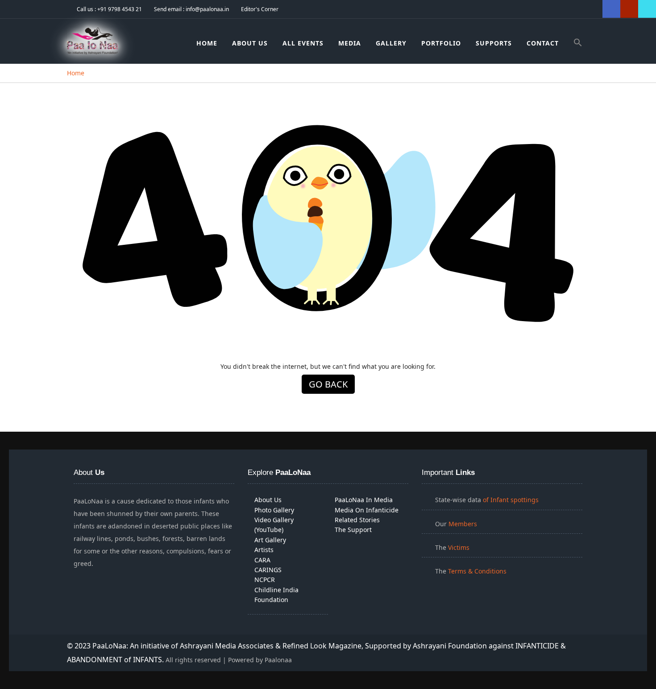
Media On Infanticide (367, 510)
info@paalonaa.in (207, 9)
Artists (264, 549)
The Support (353, 529)
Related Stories (357, 520)
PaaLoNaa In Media (364, 499)
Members (462, 524)
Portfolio (441, 43)
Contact (543, 43)
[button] (577, 44)
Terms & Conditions (477, 571)
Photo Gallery (274, 510)
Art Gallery (270, 540)
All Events (303, 43)
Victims (458, 547)
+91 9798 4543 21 (119, 9)
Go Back (328, 384)
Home (206, 43)
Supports (494, 43)
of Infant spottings (510, 499)
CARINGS (268, 569)
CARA (262, 560)
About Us (250, 43)
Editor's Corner (259, 9)
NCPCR (264, 579)
